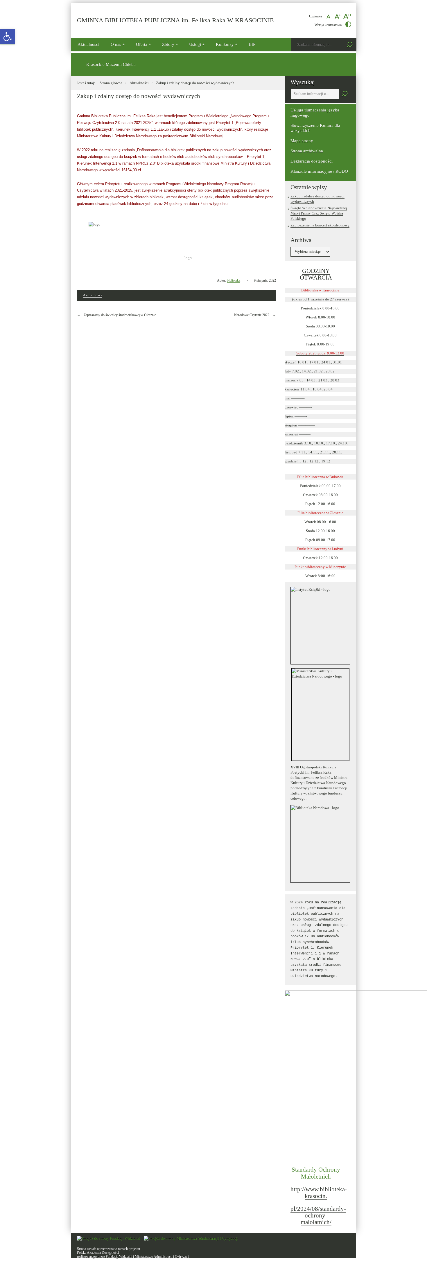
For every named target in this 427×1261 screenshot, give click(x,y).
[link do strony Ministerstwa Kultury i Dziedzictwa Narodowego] (320, 714)
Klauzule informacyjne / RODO (319, 171)
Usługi (195, 44)
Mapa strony (301, 140)
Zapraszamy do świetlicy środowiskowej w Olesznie (120, 315)
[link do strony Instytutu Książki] (320, 625)
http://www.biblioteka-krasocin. (318, 1192)
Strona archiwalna (306, 151)
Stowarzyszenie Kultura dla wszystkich (315, 128)
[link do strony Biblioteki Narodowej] (320, 844)
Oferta (141, 44)
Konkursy (225, 44)
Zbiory (168, 44)
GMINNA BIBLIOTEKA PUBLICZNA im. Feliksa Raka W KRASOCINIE (175, 20)
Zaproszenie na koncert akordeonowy (319, 225)
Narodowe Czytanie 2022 (251, 315)
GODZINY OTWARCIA (316, 274)
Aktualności (139, 83)
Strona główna (111, 83)
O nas (116, 44)
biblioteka (233, 280)
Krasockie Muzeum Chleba (111, 64)
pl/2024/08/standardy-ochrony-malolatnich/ (318, 1215)
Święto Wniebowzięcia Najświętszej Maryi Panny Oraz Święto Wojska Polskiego (318, 213)
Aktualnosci (88, 44)
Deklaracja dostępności (311, 161)
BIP (252, 44)
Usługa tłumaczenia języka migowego (314, 113)
